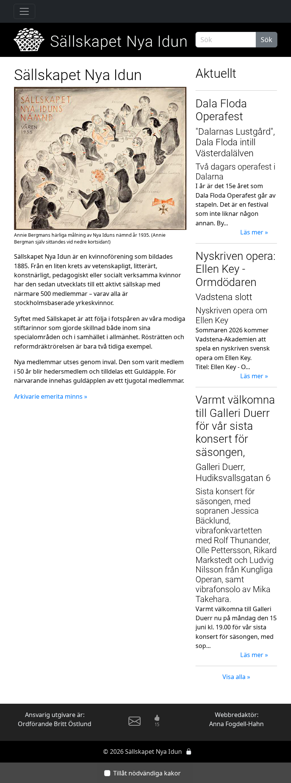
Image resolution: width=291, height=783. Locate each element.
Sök (266, 39)
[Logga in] (189, 751)
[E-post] (134, 724)
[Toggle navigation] (24, 11)
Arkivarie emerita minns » (50, 396)
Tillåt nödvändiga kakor (147, 773)
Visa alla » (236, 677)
